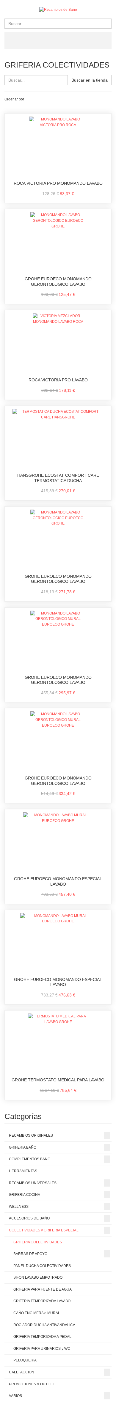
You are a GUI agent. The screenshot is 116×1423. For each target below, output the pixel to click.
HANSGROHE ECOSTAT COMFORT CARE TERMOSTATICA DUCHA (58, 478)
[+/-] (30, 99)
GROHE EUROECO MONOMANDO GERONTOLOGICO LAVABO (58, 281)
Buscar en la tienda (89, 80)
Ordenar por (14, 99)
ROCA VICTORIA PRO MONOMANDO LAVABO (58, 183)
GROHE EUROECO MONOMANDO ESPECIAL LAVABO (58, 881)
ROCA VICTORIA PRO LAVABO (58, 379)
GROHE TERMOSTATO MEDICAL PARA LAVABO (58, 1079)
